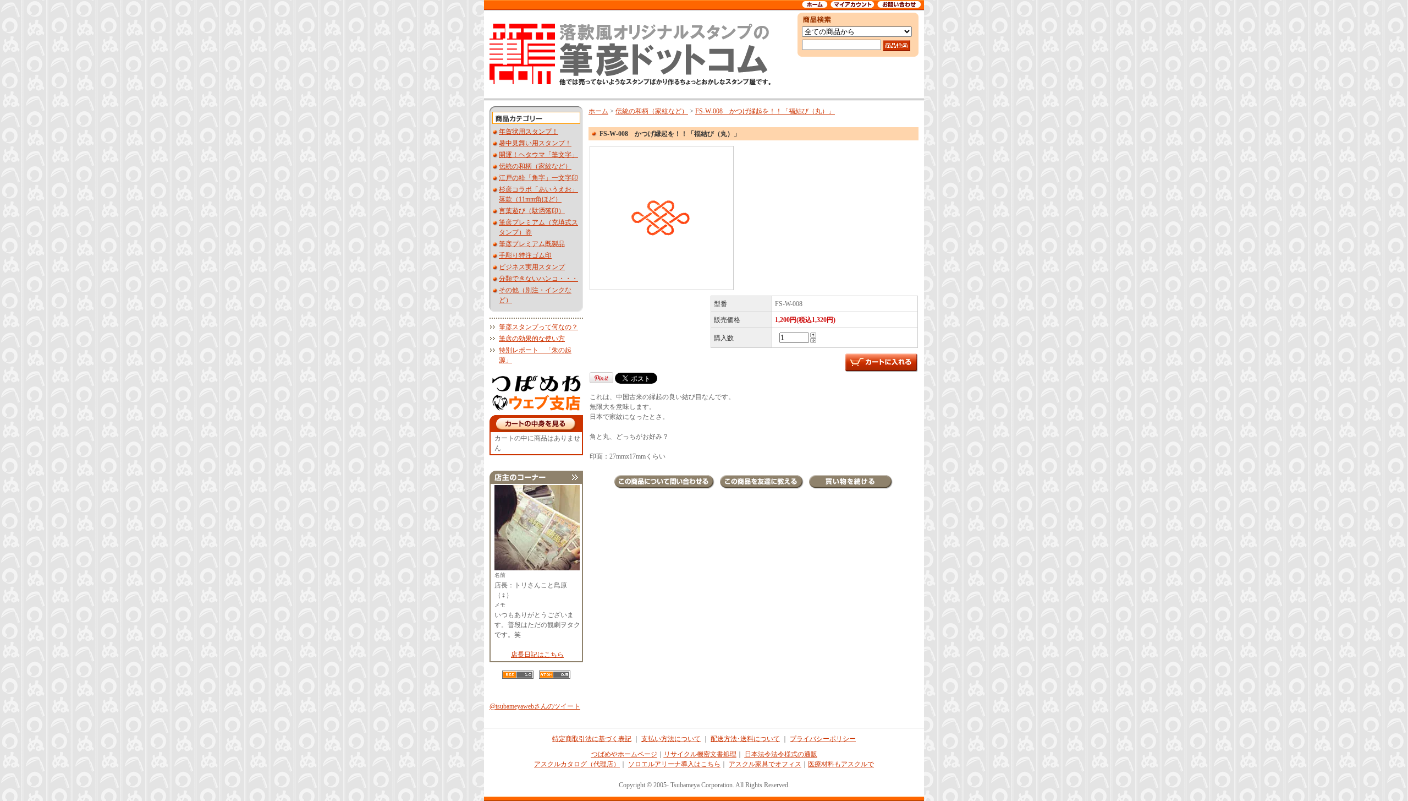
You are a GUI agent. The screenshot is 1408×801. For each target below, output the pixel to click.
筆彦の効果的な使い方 (532, 338)
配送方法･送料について (745, 739)
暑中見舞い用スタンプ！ (535, 143)
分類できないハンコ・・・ (538, 278)
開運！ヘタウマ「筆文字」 (538, 155)
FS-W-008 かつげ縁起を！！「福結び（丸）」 (765, 111)
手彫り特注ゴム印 (525, 255)
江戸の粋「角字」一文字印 (538, 178)
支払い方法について (671, 739)
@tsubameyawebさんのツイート (535, 706)
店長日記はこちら (537, 654)
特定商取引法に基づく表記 (591, 739)
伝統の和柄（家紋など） (535, 166)
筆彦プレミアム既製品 (532, 244)
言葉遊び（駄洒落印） (532, 211)
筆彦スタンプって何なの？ (538, 327)
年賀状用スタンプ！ (528, 131)
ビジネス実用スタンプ (532, 267)
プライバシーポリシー (823, 739)
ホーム (598, 111)
